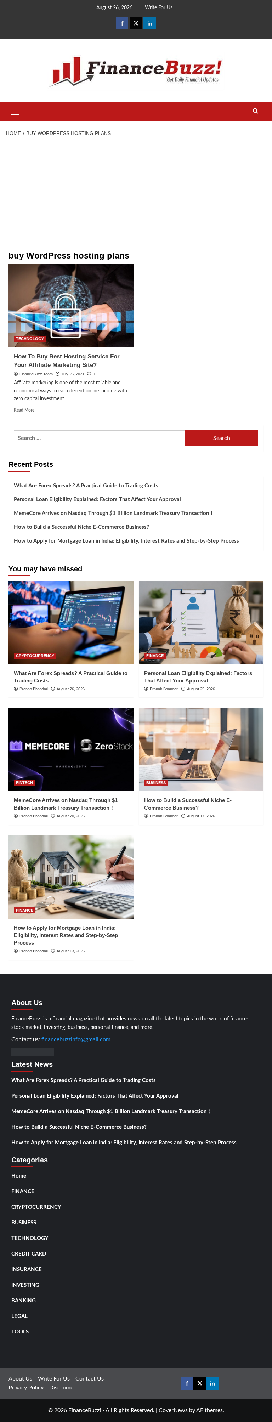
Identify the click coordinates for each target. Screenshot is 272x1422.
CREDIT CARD (28, 1254)
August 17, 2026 (201, 816)
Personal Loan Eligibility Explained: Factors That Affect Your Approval (97, 499)
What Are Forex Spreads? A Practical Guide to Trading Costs (86, 485)
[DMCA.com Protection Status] (32, 1052)
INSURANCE (26, 1269)
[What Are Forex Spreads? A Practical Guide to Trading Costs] (71, 622)
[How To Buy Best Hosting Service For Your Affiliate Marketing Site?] (71, 305)
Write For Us (158, 7)
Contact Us (89, 1379)
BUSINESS (156, 783)
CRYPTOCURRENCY (35, 655)
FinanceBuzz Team (36, 374)
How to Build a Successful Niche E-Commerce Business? (81, 527)
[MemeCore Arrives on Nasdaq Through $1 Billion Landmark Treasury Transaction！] (71, 749)
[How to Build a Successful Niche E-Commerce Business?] (201, 749)
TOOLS (20, 1332)
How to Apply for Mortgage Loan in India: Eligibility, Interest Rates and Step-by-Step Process (126, 541)
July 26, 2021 (72, 374)
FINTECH (24, 783)
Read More (24, 410)
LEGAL (19, 1316)
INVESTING (25, 1285)
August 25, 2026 (201, 689)
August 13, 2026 (71, 951)
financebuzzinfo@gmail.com (75, 1039)
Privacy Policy (26, 1387)
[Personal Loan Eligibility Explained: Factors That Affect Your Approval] (201, 622)
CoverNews (173, 1410)
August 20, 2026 (71, 816)
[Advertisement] (136, 194)
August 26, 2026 (71, 689)
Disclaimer (62, 1387)
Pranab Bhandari (33, 689)
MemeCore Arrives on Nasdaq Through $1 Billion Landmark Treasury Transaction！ (114, 513)
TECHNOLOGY (30, 338)
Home (18, 1176)
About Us (20, 1379)
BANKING (23, 1300)
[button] (15, 111)
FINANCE (155, 655)
